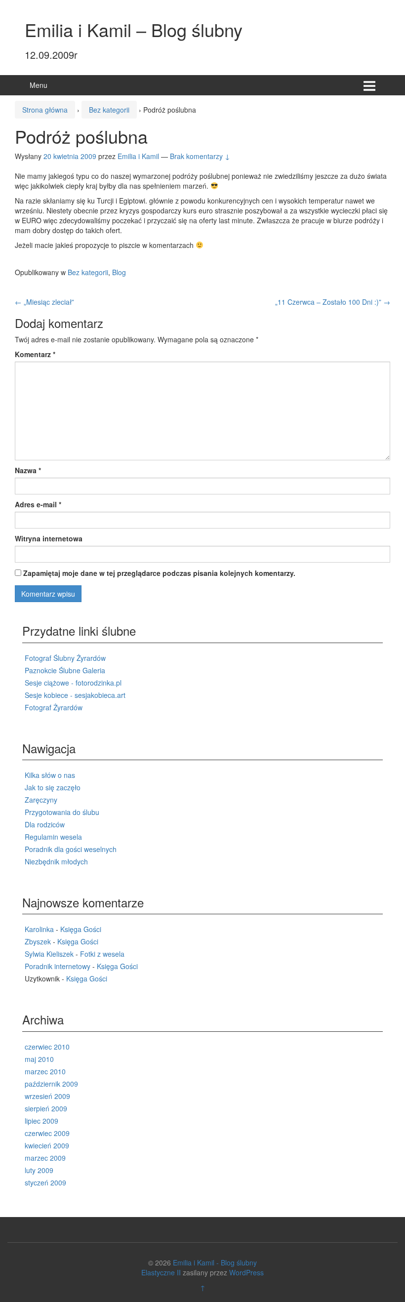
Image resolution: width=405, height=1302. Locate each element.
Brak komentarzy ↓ (200, 156)
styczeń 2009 (45, 1182)
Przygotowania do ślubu (62, 812)
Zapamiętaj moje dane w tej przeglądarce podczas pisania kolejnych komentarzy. (159, 573)
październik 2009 (51, 1084)
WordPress (246, 1272)
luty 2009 (39, 1170)
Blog (119, 272)
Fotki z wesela (102, 954)
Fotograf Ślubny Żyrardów (65, 658)
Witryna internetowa (48, 538)
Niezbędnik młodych (56, 861)
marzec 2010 (45, 1071)
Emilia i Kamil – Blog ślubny (134, 29)
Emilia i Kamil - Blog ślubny (215, 1262)
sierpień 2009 (46, 1108)
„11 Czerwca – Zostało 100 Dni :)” (332, 302)
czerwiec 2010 (47, 1047)
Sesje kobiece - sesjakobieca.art (75, 695)
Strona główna (45, 110)
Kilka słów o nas (50, 775)
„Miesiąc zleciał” (44, 302)
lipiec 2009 (41, 1121)
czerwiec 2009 (47, 1133)
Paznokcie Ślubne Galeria (65, 670)
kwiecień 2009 (47, 1145)
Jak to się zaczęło (53, 787)
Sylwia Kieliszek (49, 954)
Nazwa (28, 470)
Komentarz (35, 354)
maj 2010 (39, 1059)
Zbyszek (38, 941)
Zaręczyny (41, 800)
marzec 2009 (45, 1158)
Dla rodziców (45, 824)
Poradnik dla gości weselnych (71, 849)
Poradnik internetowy (57, 966)
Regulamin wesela (53, 837)
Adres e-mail (38, 504)
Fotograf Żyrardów (53, 707)
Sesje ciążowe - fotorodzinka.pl (73, 683)
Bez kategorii (109, 110)
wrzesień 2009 (47, 1096)
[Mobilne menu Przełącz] (369, 85)
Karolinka (39, 929)
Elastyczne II (161, 1272)
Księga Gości (80, 929)
